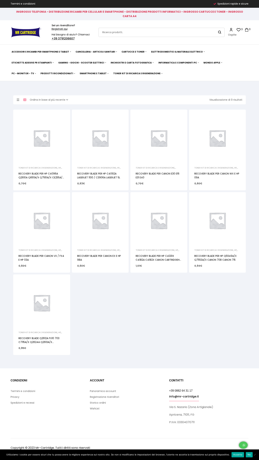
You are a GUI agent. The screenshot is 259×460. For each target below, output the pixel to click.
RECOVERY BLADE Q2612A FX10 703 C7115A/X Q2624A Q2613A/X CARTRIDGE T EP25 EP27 (38, 342)
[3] (239, 29)
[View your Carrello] (246, 29)
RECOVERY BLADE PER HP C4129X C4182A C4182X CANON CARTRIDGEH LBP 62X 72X (158, 259)
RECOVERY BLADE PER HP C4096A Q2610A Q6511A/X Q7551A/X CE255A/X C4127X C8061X (41, 177)
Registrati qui (59, 29)
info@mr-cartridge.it (184, 396)
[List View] (18, 100)
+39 (55, 38)
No (249, 454)
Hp (59, 167)
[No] (254, 454)
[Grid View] (25, 100)
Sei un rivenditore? (63, 25)
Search (220, 32)
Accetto (237, 454)
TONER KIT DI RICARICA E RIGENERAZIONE (37, 167)
